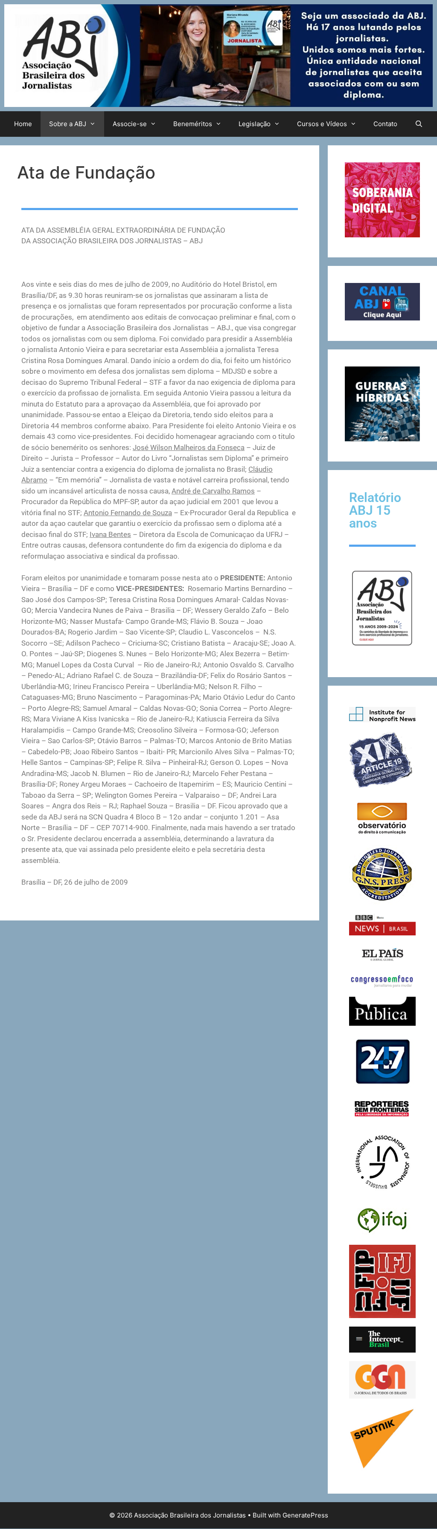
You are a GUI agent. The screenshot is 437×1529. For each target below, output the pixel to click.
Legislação (255, 124)
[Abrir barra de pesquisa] (418, 124)
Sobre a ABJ (67, 124)
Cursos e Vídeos (322, 124)
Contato (385, 124)
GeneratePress (305, 1515)
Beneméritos (192, 124)
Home (23, 124)
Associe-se (130, 124)
